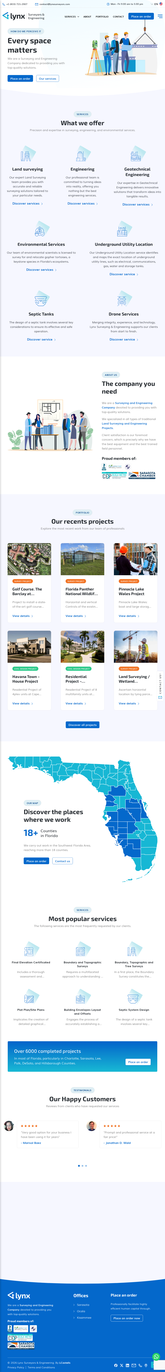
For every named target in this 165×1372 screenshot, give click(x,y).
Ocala (81, 1311)
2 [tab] (82, 1166)
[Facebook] (115, 1365)
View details (21, 616)
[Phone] (140, 1365)
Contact (118, 16)
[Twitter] (121, 1365)
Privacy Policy (16, 1367)
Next (156, 1230)
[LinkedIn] (127, 1365)
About (87, 16)
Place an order (141, 16)
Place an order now (126, 1318)
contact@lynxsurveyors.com (54, 4)
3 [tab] (86, 1166)
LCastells (64, 1362)
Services (70, 16)
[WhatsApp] (156, 1357)
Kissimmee (84, 1317)
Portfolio (102, 16)
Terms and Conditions (41, 1367)
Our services (47, 78)
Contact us (62, 861)
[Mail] (134, 1365)
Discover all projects (82, 725)
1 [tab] (79, 1166)
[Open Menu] (160, 16)
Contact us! (160, 683)
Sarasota (83, 1304)
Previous (9, 1230)
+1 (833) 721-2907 (16, 4)
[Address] (146, 1365)
